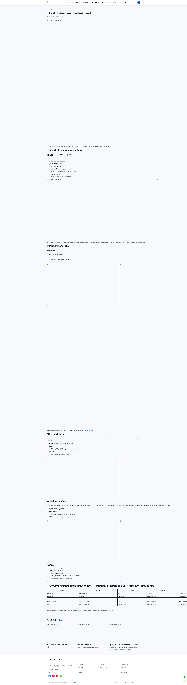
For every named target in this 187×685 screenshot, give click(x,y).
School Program (103, 667)
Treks (69, 2)
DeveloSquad (73, 682)
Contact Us (81, 664)
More (114, 2)
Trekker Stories (103, 669)
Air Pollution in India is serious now (57, 644)
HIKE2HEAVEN (56, 660)
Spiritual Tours (124, 672)
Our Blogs (81, 667)
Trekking (123, 661)
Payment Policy (82, 669)
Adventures (84, 2)
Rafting (122, 669)
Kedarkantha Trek (89, 430)
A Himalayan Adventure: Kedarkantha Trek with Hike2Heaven (124, 645)
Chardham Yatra (124, 664)
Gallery (80, 672)
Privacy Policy (118, 682)
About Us (81, 661)
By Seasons (95, 2)
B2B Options (103, 664)
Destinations (105, 2)
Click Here (110, 610)
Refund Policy (135, 682)
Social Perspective (104, 661)
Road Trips (123, 667)
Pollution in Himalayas (84, 644)
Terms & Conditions (127, 682)
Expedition (76, 2)
